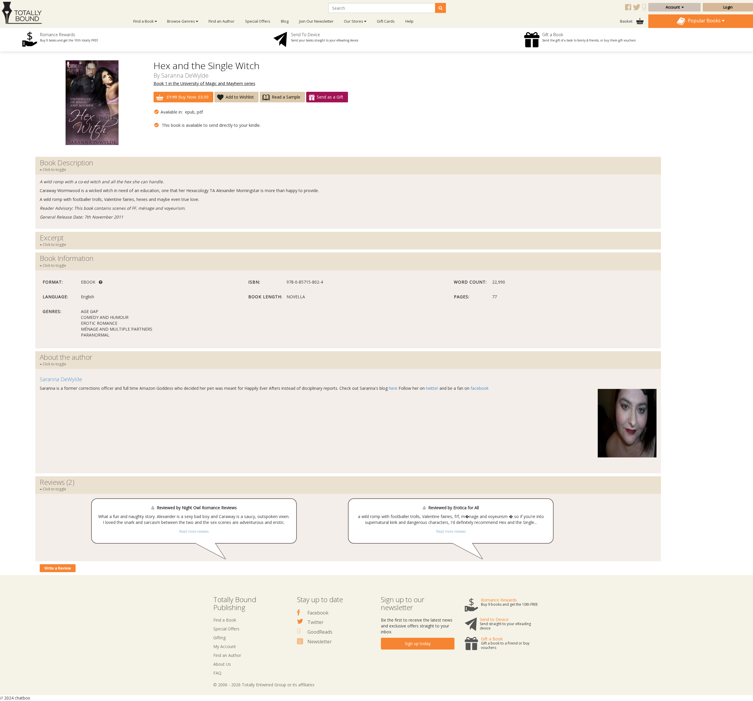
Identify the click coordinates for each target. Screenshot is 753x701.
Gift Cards (386, 21)
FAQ (217, 673)
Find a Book (224, 620)
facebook (480, 388)
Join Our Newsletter (316, 21)
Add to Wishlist (240, 97)
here (393, 388)
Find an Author (221, 21)
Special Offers (257, 21)
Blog (285, 21)
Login (728, 7)
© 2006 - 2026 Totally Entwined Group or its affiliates (263, 684)
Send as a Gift (330, 97)
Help (409, 21)
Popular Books (703, 20)
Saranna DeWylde (185, 75)
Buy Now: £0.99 (187, 97)
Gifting (219, 637)
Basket (626, 21)
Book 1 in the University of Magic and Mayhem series (204, 83)
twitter (432, 388)
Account (674, 7)
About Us (222, 664)
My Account (224, 646)
